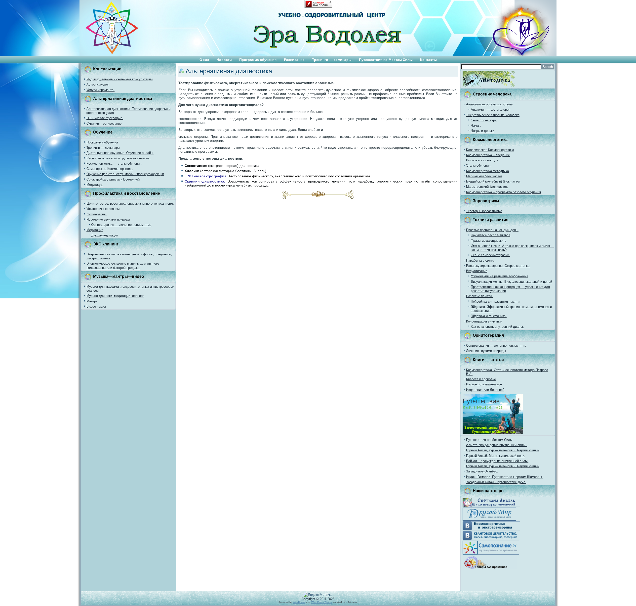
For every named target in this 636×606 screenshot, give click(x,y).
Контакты (428, 60)
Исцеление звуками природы (108, 219)
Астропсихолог (97, 84)
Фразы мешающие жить (489, 240)
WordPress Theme (321, 602)
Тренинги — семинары (332, 60)
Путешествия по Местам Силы (386, 60)
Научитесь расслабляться (490, 235)
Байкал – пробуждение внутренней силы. (497, 461)
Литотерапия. (96, 214)
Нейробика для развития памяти (495, 301)
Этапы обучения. (478, 165)
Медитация (94, 184)
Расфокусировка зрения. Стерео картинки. (498, 266)
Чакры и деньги (482, 131)
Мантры (92, 301)
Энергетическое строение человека (492, 115)
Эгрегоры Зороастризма (484, 211)
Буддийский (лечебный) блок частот (493, 181)
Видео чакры (96, 306)
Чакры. (476, 125)
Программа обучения (258, 60)
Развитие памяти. (479, 296)
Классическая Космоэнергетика (490, 150)
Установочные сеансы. (103, 209)
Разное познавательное (484, 384)
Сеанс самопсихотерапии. (490, 255)
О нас (204, 60)
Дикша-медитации (104, 235)
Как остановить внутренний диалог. (497, 326)
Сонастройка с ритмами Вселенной (113, 179)
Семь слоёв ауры (484, 120)
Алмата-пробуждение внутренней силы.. (496, 445)
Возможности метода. (482, 160)
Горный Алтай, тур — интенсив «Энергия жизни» (502, 450)
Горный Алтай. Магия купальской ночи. (495, 456)
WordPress (299, 602)
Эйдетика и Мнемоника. (489, 316)
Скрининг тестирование (103, 123)
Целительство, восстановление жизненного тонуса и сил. (130, 203)
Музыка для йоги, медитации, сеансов (115, 296)
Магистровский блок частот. (487, 186)
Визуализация (476, 271)
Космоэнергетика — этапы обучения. (114, 163)
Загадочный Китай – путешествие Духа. (496, 482)
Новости (224, 60)
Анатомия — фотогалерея (490, 109)
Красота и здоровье (481, 379)
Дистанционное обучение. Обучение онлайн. (120, 153)
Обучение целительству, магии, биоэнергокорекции (125, 174)
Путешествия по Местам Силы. (489, 440)
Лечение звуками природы (486, 351)
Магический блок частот (484, 176)
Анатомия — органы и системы (489, 104)
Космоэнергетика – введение (488, 155)
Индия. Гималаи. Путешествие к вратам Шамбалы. (504, 477)
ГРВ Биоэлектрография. (104, 118)
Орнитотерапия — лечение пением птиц (121, 225)
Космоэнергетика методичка (487, 171)
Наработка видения (480, 260)
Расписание (294, 60)
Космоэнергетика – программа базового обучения (503, 192)
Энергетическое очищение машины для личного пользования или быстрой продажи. (122, 265)
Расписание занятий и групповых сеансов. (118, 158)
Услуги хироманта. (100, 90)
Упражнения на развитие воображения (499, 276)
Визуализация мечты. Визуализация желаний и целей (511, 281)
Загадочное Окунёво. (482, 471)
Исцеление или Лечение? (485, 390)
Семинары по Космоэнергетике (109, 169)
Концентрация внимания (484, 321)
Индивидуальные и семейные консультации (119, 79)
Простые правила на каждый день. (492, 230)
